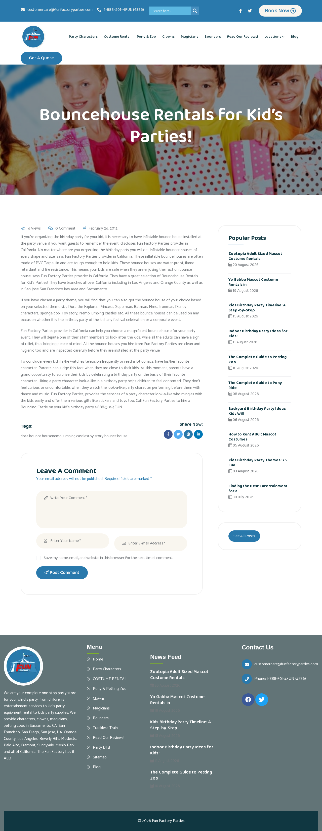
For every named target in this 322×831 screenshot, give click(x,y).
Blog (295, 37)
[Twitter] (250, 11)
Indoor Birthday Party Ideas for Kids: (258, 333)
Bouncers (213, 37)
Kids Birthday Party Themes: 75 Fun (257, 462)
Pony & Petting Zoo (110, 688)
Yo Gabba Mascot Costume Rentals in (253, 282)
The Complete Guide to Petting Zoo (257, 359)
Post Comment (64, 572)
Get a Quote (41, 58)
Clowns (168, 37)
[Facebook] (248, 699)
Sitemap (100, 757)
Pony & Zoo (146, 37)
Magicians (189, 37)
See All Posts (244, 536)
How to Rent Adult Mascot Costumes (252, 436)
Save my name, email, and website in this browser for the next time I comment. (108, 558)
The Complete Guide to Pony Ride (255, 385)
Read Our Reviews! (242, 37)
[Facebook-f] (240, 11)
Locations (272, 37)
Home (98, 659)
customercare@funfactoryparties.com (286, 664)
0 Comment (65, 228)
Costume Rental (117, 37)
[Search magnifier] (195, 11)
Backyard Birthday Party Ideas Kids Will (257, 411)
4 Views (34, 228)
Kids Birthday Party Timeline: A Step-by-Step (257, 307)
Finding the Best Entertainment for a (258, 488)
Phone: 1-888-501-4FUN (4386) (280, 679)
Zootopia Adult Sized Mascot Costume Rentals (255, 256)
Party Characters (83, 37)
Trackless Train (105, 728)
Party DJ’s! (101, 747)
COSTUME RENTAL (110, 679)
